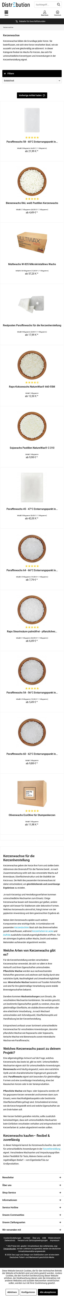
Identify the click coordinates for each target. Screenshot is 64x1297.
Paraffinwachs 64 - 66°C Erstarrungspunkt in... (32, 570)
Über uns (6, 1185)
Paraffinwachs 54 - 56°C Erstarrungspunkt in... (32, 692)
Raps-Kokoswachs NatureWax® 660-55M (32, 386)
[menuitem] (57, 13)
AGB (44, 1238)
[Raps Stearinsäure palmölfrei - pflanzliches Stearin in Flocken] (32, 609)
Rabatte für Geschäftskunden (32, 21)
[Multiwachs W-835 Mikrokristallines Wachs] (32, 242)
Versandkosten (9, 1249)
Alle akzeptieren (48, 1292)
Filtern (10, 73)
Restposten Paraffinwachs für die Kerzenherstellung (32, 325)
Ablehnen (12, 1292)
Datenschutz (10, 1240)
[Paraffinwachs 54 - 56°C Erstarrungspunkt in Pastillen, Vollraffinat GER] (32, 671)
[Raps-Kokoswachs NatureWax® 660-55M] (32, 365)
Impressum (54, 1240)
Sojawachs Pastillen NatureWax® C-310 (32, 447)
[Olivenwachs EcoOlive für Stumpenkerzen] (32, 793)
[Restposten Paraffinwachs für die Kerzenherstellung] (32, 303)
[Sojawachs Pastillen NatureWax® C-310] (32, 426)
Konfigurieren (28, 1292)
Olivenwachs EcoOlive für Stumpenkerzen (32, 815)
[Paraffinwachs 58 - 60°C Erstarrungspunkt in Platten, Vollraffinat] (32, 120)
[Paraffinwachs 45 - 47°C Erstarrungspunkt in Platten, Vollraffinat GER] (32, 487)
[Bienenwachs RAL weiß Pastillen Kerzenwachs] (32, 181)
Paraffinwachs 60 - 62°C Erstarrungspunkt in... (32, 753)
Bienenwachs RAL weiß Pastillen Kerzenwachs (32, 203)
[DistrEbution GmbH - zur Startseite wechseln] (16, 5)
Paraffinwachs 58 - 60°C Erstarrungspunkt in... (32, 141)
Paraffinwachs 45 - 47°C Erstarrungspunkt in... (32, 509)
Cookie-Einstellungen (12, 1238)
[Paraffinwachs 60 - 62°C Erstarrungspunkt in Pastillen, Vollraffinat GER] (32, 732)
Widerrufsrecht (54, 1238)
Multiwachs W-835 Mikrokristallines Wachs (32, 264)
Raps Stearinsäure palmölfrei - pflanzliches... (32, 631)
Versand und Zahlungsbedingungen (33, 1240)
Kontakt (26, 1238)
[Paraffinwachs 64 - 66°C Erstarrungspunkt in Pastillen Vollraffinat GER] (32, 548)
